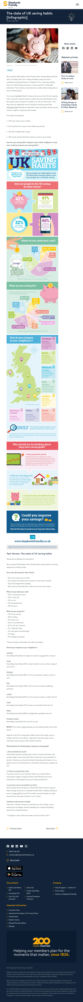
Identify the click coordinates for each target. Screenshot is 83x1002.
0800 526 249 (13, 851)
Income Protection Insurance (33, 897)
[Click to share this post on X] (67, 47)
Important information (16, 905)
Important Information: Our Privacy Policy (23, 913)
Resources (9, 65)
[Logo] (12, 4)
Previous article (15, 828)
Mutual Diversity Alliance (17, 923)
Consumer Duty (14, 910)
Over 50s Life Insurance (13, 897)
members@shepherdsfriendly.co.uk (20, 855)
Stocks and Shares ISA (15, 888)
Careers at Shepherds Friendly (65, 894)
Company (57, 882)
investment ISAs (12, 107)
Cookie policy (13, 916)
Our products (12, 882)
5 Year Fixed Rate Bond (33, 892)
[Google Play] (41, 874)
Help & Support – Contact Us (65, 887)
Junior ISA (16, 793)
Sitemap (11, 926)
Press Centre (59, 891)
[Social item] (8, 846)
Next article (50, 828)
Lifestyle (10, 70)
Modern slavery (14, 920)
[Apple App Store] (41, 868)
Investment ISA (14, 893)
